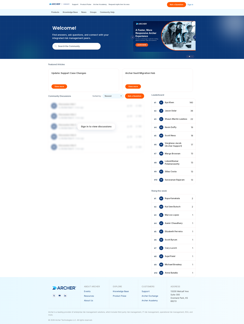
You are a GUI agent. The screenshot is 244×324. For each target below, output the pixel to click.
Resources (89, 296)
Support (75, 4)
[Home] (59, 4)
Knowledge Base (70, 12)
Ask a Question (176, 4)
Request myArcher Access (119, 4)
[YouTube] (59, 295)
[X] (54, 295)
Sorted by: (97, 96)
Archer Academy (100, 4)
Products (55, 12)
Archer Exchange (150, 296)
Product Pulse (85, 4)
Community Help (107, 12)
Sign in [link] (190, 4)
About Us (88, 300)
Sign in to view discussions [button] (96, 126)
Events (87, 291)
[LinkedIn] (65, 295)
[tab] (189, 56)
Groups (93, 12)
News (83, 12)
